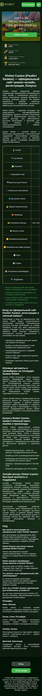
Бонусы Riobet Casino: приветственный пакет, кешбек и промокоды (21, 299)
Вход (21, 664)
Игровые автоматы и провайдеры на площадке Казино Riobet (20, 294)
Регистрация (28, 5)
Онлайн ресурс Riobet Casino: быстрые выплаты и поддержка (21, 304)
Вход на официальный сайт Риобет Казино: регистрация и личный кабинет (21, 289)
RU (38, 5)
